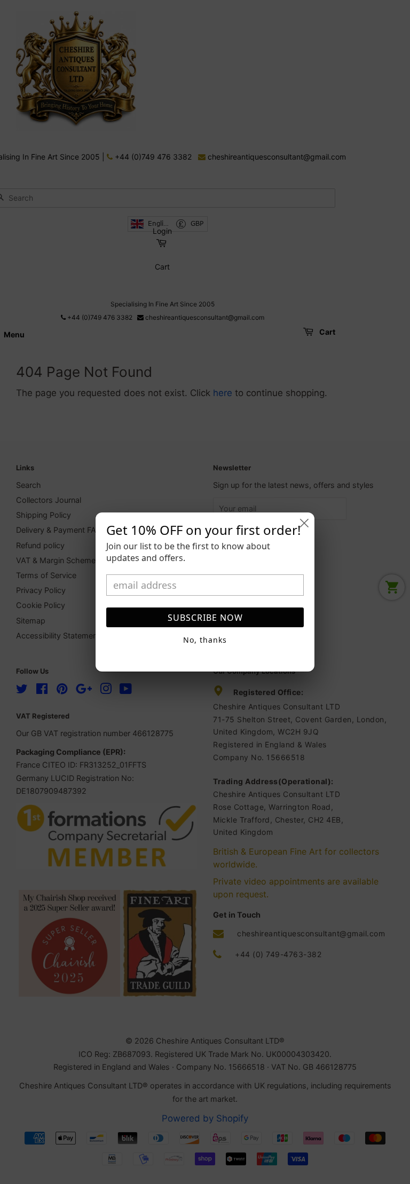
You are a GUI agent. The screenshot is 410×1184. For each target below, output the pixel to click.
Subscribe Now (205, 617)
